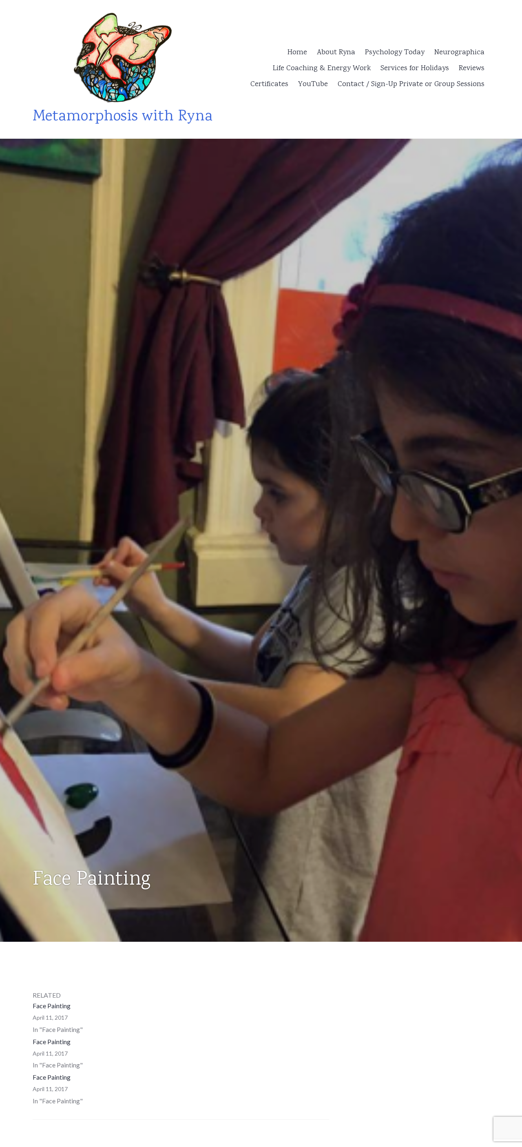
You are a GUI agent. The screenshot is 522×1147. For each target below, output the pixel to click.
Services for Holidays (414, 68)
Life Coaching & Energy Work (322, 68)
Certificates (269, 84)
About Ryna (336, 52)
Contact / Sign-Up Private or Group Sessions (411, 84)
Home (297, 52)
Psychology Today (395, 52)
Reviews (471, 68)
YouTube (313, 84)
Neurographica (459, 52)
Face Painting (52, 1005)
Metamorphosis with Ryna (122, 117)
